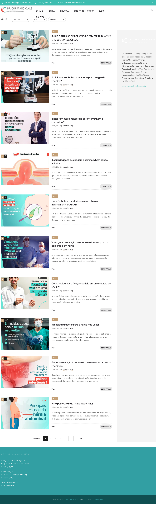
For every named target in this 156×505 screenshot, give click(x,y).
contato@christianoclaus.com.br (72, 3)
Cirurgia (64, 11)
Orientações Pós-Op (84, 11)
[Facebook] (152, 2)
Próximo (36, 439)
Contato (40, 17)
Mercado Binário (72, 499)
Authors (53, 19)
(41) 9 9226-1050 (7, 485)
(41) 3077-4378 (7, 467)
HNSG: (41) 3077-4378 (45, 3)
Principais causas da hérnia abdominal (72, 403)
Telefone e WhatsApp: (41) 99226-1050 (17, 3)
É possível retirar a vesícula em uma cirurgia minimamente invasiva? (75, 202)
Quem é (39, 11)
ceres (65, 43)
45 (81, 439)
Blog (101, 11)
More (53, 63)
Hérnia (51, 11)
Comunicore (98, 499)
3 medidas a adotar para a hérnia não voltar (75, 324)
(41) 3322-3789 (7, 478)
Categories (16, 19)
